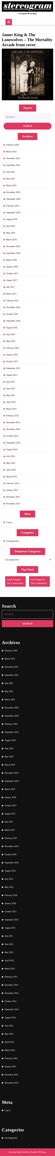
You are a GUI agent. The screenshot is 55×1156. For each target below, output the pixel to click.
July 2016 (10, 334)
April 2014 (11, 470)
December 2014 (13, 422)
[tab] (9, 22)
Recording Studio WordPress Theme (22, 1152)
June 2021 (10, 172)
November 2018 (13, 246)
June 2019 (10, 226)
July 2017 (10, 287)
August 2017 (11, 280)
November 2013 (13, 504)
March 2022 (11, 151)
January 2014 (12, 490)
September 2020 (13, 199)
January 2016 (12, 355)
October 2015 (12, 361)
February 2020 (12, 206)
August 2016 (11, 328)
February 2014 (12, 483)
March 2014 (11, 476)
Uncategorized (12, 541)
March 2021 (11, 185)
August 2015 (11, 375)
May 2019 (10, 233)
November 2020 (13, 192)
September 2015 (13, 368)
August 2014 (11, 449)
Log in (9, 522)
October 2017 (12, 273)
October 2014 (12, 436)
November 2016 (13, 307)
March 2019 (11, 239)
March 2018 (11, 260)
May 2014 (10, 463)
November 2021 (13, 158)
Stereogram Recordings (27, 13)
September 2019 (13, 212)
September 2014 (13, 443)
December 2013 (13, 497)
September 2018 (13, 253)
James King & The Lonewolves (15, 581)
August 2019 (11, 219)
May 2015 (10, 395)
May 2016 (10, 341)
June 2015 (10, 388)
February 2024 (12, 145)
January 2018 (12, 267)
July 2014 (10, 456)
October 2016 (12, 314)
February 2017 (12, 300)
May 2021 (10, 179)
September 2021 (13, 165)
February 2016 (12, 348)
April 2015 (11, 402)
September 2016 (13, 321)
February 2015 (12, 416)
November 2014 (13, 429)
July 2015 (10, 382)
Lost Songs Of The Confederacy (39, 581)
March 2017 (11, 294)
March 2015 (11, 409)
